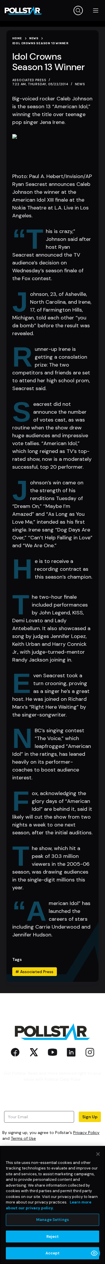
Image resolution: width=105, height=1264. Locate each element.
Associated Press (34, 971)
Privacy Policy (86, 1132)
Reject (52, 1236)
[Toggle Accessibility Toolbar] (94, 1253)
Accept (53, 1253)
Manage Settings (52, 1219)
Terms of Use (23, 1138)
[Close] (98, 1154)
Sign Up (89, 1116)
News (80, 84)
